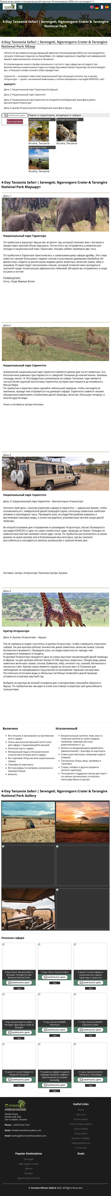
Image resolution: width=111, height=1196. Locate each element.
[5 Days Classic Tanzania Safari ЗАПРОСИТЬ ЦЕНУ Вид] (54, 943)
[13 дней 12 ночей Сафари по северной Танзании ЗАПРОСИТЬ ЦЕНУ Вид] (19, 1043)
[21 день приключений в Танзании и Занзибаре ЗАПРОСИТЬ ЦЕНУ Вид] (90, 1043)
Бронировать (15, 121)
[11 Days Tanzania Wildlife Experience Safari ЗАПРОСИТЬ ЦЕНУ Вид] (90, 993)
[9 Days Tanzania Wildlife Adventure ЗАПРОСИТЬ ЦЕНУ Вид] (54, 993)
